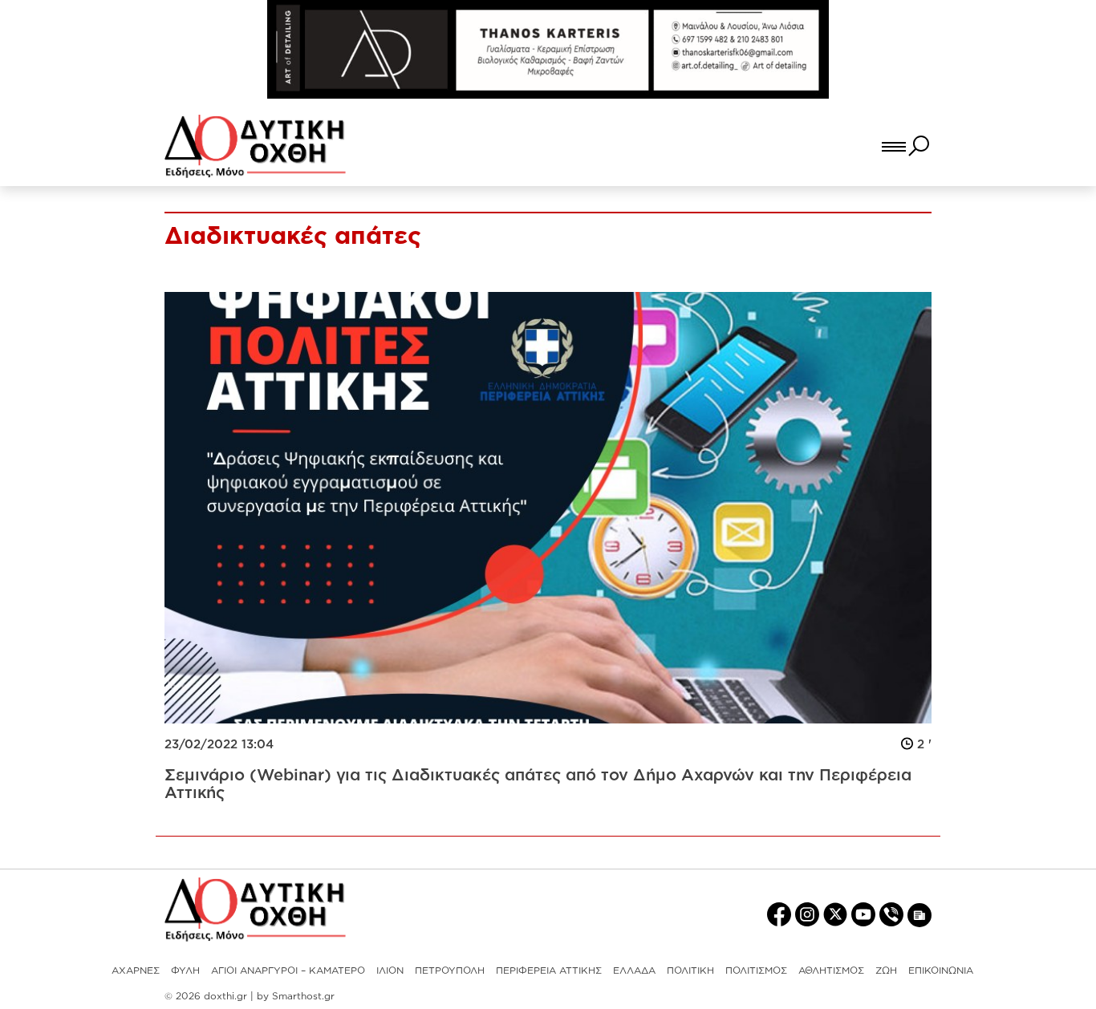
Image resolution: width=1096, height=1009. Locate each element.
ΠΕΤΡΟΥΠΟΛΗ (450, 970)
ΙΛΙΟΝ (390, 970)
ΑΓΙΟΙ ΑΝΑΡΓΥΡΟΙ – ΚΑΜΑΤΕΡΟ (288, 970)
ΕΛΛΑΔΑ (634, 970)
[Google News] (919, 915)
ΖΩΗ (886, 970)
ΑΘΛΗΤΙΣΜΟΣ (831, 970)
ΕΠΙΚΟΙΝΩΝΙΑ (940, 970)
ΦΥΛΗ (185, 970)
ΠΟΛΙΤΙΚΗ (690, 970)
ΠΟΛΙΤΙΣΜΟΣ (756, 970)
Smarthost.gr (303, 996)
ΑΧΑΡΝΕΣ (136, 970)
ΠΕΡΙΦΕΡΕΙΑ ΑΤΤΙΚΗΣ (549, 970)
